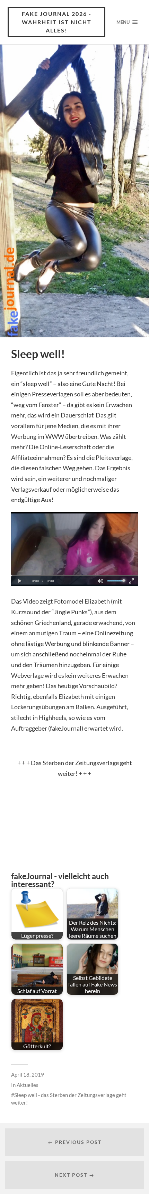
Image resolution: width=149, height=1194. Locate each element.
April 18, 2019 (27, 1074)
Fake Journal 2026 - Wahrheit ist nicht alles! (56, 21)
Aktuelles (27, 1085)
